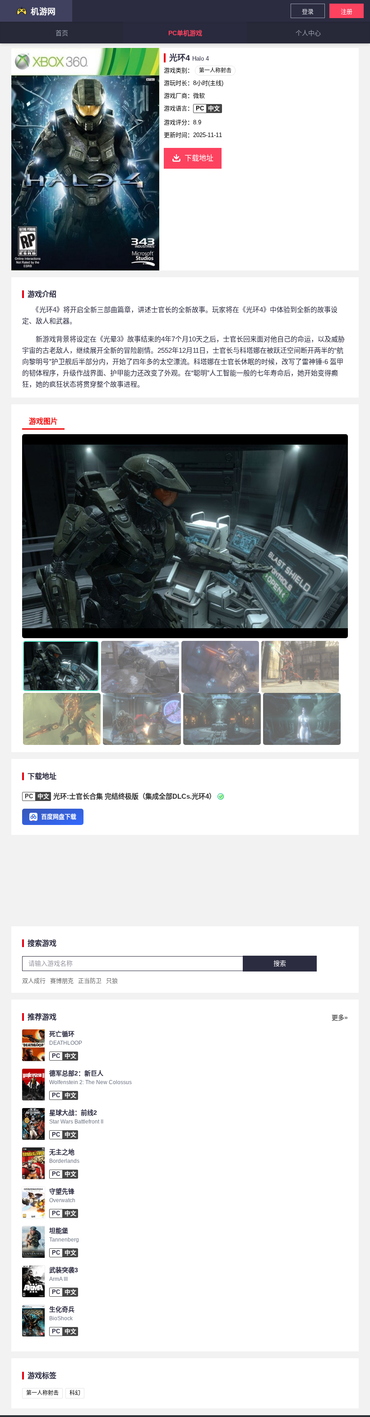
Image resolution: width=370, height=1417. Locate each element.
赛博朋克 (62, 980)
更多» (340, 1017)
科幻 (74, 1393)
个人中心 (308, 33)
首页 (62, 33)
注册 (346, 11)
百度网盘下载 (58, 816)
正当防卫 (90, 980)
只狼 (112, 980)
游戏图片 (43, 421)
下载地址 (199, 158)
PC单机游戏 (185, 33)
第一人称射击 (215, 70)
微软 (199, 95)
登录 (308, 11)
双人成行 (34, 980)
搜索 (279, 963)
